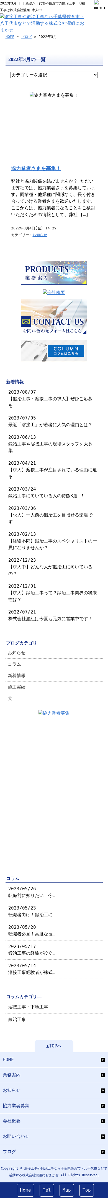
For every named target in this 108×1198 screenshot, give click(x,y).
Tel (47, 1190)
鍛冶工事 (17, 1019)
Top (87, 1190)
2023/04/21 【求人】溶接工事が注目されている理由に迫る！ (52, 469)
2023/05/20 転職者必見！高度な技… (31, 931)
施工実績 (16, 687)
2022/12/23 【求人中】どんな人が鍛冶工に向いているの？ (50, 566)
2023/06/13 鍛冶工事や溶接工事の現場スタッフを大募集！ (50, 444)
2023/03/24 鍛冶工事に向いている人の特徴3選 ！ (46, 492)
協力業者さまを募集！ (36, 168)
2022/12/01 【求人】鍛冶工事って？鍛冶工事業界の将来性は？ (52, 592)
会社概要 (11, 1121)
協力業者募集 (16, 1105)
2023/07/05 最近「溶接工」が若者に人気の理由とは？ (50, 421)
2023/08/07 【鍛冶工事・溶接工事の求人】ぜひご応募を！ (50, 398)
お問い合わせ (16, 1136)
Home (25, 1190)
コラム (14, 664)
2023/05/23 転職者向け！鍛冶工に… (31, 911)
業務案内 (11, 1075)
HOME (10, 37)
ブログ (26, 37)
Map (67, 1190)
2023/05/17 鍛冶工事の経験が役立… (31, 950)
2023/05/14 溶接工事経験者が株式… (31, 969)
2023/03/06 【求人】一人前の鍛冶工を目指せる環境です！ (50, 515)
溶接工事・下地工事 (28, 1007)
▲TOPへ (54, 1046)
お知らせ (40, 235)
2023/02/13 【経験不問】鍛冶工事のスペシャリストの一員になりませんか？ (52, 541)
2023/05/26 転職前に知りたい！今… (31, 892)
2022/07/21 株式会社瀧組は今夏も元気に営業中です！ (50, 615)
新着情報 (16, 675)
